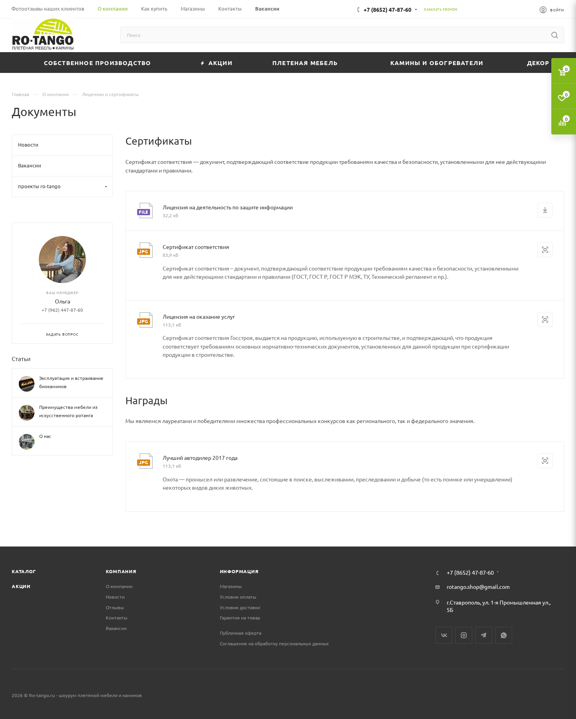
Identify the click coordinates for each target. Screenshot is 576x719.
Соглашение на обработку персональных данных (274, 643)
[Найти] (554, 35)
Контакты (116, 617)
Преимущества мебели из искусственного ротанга (68, 411)
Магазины (231, 586)
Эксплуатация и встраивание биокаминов (71, 382)
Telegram (483, 635)
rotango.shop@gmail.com (478, 586)
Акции (21, 586)
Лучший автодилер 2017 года (200, 457)
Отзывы (115, 607)
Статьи (21, 358)
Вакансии (116, 628)
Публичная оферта (240, 633)
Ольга (62, 301)
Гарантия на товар (240, 617)
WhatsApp (503, 635)
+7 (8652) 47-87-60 (387, 9)
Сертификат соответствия (196, 246)
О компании (119, 586)
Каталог (24, 571)
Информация (239, 571)
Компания (121, 571)
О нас (45, 436)
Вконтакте (443, 635)
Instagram (463, 635)
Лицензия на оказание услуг (199, 316)
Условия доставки (240, 607)
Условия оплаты (238, 597)
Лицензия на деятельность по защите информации (228, 207)
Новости (115, 597)
